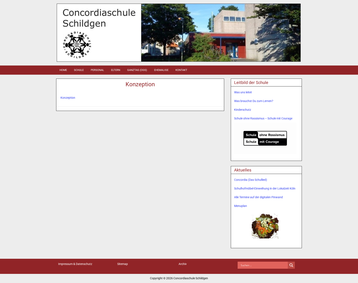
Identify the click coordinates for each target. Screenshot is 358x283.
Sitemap (122, 264)
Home (63, 70)
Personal (97, 70)
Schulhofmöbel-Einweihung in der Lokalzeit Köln (264, 188)
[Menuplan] (265, 225)
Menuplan (240, 206)
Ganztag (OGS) (137, 70)
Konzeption (140, 84)
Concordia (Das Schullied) (250, 179)
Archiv (183, 264)
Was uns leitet (243, 92)
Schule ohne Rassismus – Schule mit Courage (263, 118)
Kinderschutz (242, 109)
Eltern (115, 70)
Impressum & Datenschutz (75, 264)
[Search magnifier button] (291, 265)
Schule (79, 70)
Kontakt (181, 70)
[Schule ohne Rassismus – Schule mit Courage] (265, 138)
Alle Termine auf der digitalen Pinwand (258, 197)
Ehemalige (161, 70)
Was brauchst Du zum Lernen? (253, 101)
